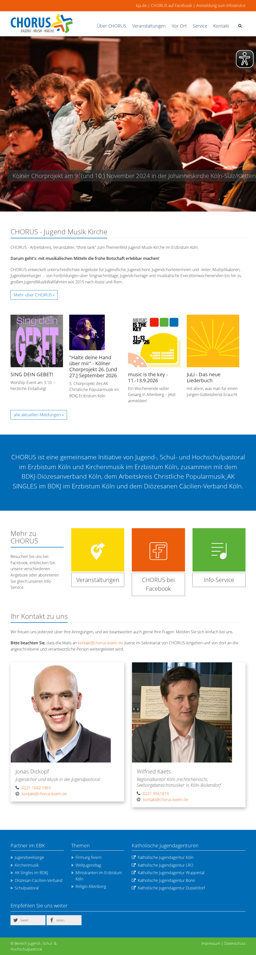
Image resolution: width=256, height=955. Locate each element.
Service (200, 26)
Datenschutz (235, 943)
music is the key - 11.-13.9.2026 (148, 377)
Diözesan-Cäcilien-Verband (38, 880)
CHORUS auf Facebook (171, 5)
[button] (28, 920)
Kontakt (221, 26)
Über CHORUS (111, 26)
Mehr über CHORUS (33, 295)
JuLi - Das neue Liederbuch (203, 377)
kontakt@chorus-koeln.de (100, 643)
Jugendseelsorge (29, 857)
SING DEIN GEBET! (31, 374)
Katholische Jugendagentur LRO (165, 865)
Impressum (210, 943)
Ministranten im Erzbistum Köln (99, 876)
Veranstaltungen (149, 26)
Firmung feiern (89, 857)
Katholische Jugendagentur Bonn (166, 880)
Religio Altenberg (91, 886)
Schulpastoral (27, 888)
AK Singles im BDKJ (31, 872)
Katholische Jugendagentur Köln (166, 857)
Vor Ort (179, 26)
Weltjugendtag (88, 865)
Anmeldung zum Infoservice (221, 5)
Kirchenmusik (27, 865)
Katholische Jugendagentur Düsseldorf (171, 888)
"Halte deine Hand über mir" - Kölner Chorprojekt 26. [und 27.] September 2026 (93, 366)
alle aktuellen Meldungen (38, 415)
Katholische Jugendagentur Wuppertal (171, 872)
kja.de (141, 5)
